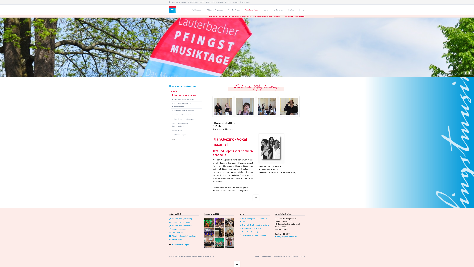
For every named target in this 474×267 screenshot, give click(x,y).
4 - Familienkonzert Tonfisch (183, 110)
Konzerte (277, 16)
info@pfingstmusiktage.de (287, 237)
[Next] (470, 73)
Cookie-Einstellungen (180, 245)
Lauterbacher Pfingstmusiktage (219, 16)
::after (255, 197)
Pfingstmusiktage (238, 16)
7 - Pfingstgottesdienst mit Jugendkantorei (182, 124)
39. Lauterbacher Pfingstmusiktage (259, 16)
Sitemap (295, 256)
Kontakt (257, 256)
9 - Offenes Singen (179, 135)
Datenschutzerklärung (281, 256)
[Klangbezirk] (271, 148)
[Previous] (465, 73)
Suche (302, 256)
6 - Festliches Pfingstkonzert (183, 119)
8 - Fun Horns (177, 130)
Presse (172, 139)
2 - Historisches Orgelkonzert (183, 99)
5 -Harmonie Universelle (181, 115)
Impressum (266, 256)
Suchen (302, 9)
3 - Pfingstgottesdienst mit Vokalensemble (182, 104)
